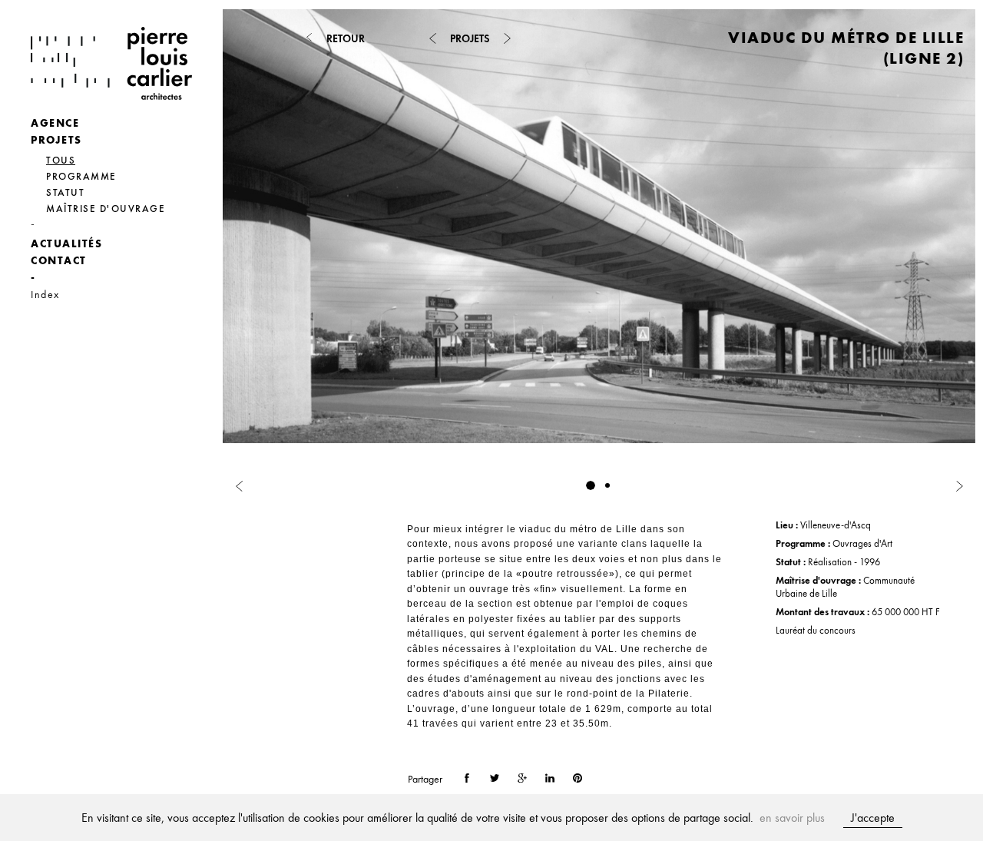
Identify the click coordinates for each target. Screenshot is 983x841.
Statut (65, 192)
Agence (55, 123)
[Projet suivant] (506, 38)
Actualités (66, 243)
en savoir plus (792, 818)
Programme (81, 176)
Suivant (787, 247)
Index (45, 294)
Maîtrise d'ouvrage (105, 208)
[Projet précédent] (432, 38)
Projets (56, 140)
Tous (60, 160)
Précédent (411, 247)
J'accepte (873, 818)
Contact (59, 260)
